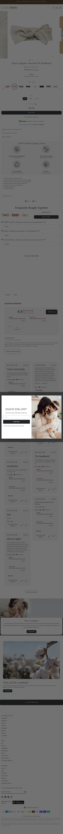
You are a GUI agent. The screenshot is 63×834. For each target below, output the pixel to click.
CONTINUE (16, 421)
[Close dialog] (59, 397)
